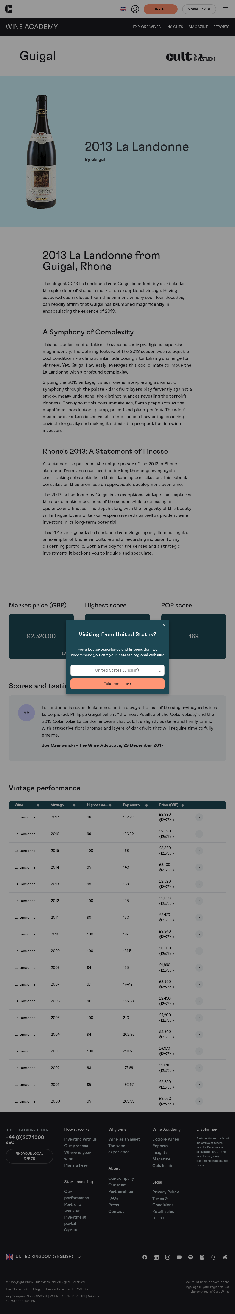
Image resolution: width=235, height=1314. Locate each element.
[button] (117, 670)
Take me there (117, 684)
